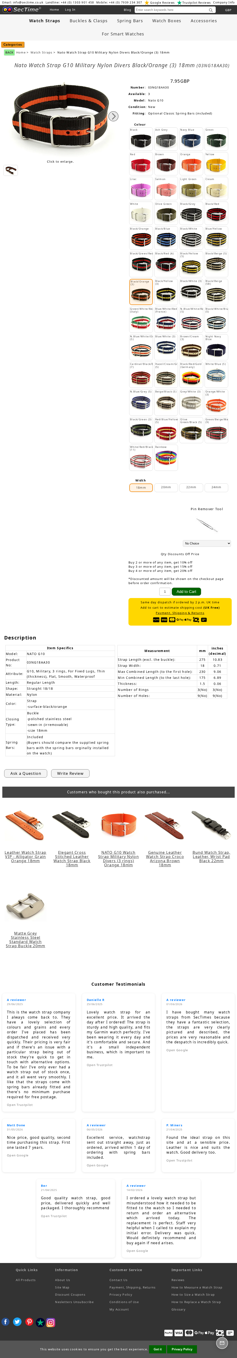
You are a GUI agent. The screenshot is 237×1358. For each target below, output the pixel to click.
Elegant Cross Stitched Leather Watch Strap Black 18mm (71, 858)
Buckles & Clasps (89, 20)
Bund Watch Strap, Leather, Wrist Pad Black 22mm (212, 856)
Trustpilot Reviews (196, 3)
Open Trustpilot (20, 1105)
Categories (12, 44)
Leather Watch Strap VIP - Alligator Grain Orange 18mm (26, 856)
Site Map (62, 1287)
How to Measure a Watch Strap (197, 1287)
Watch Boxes (166, 20)
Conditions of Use (124, 1302)
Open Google (177, 1050)
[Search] (210, 10)
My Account (119, 1309)
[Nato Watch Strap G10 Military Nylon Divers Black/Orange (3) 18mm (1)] (10, 170)
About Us (62, 1280)
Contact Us (118, 1280)
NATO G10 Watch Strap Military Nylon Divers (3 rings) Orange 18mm (118, 858)
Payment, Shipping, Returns (132, 1287)
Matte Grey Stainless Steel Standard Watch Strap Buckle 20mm (25, 939)
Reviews (178, 1280)
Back (9, 52)
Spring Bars (130, 20)
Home (54, 9)
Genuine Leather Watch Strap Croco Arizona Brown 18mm (165, 858)
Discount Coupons (70, 1294)
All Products (26, 1280)
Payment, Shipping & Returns (180, 613)
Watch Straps (42, 52)
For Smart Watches (123, 34)
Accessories (204, 20)
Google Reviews (162, 3)
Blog (127, 10)
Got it (158, 1349)
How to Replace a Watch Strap (196, 1302)
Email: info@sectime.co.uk (23, 2)
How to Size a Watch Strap (193, 1294)
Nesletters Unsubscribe (74, 1302)
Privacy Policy (120, 1294)
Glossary (179, 1309)
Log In (70, 9)
